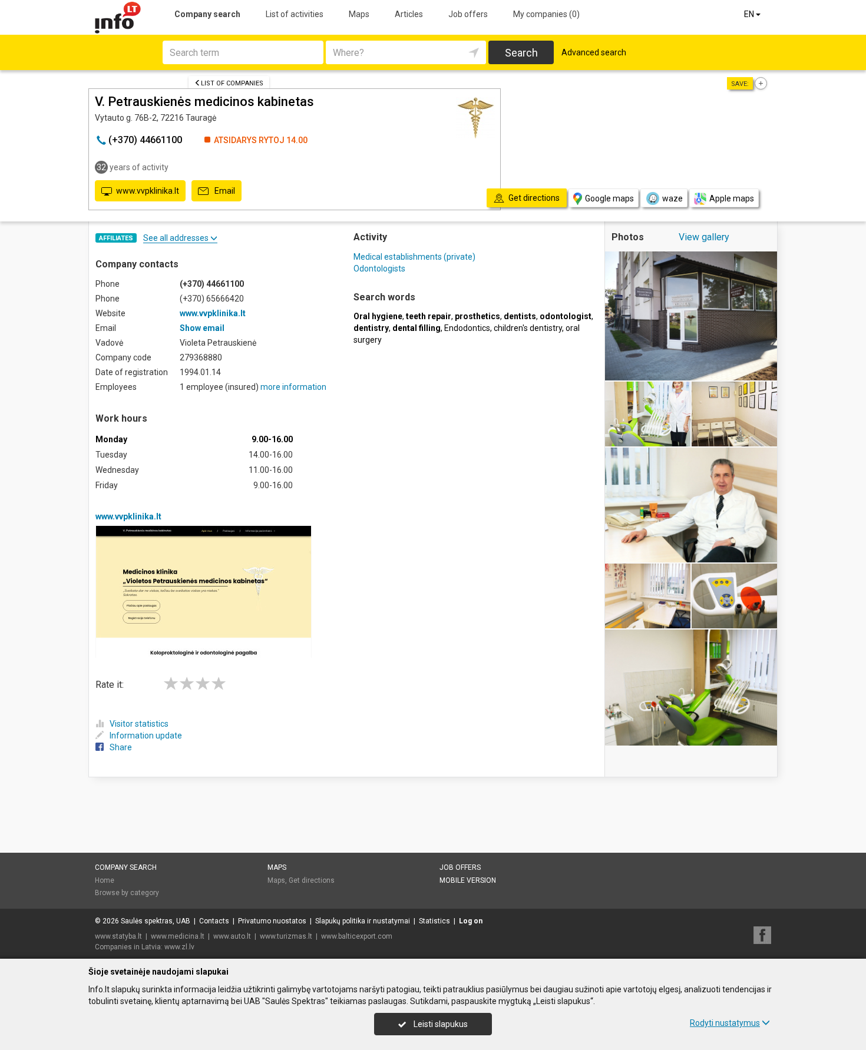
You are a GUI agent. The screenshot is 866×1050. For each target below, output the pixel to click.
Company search (207, 14)
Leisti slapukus (440, 1024)
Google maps (609, 198)
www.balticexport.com (356, 936)
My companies (546, 14)
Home (104, 880)
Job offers (468, 14)
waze (672, 198)
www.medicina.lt (177, 936)
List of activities (294, 14)
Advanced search (593, 52)
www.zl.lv (179, 947)
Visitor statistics (139, 723)
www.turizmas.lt (286, 936)
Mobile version (467, 880)
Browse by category (127, 893)
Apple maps (731, 198)
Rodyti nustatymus (725, 1023)
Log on (470, 921)
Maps (359, 14)
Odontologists (379, 268)
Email (224, 191)
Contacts (214, 921)
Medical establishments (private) (414, 256)
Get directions (312, 880)
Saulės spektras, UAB (155, 921)
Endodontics (467, 328)
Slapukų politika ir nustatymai (362, 921)
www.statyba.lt (118, 936)
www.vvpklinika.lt (147, 191)
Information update (146, 735)
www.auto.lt (232, 936)
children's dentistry (528, 328)
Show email (202, 328)
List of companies (232, 83)
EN (750, 14)
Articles (409, 14)
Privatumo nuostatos (272, 921)
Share (121, 747)
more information (293, 387)
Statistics (434, 921)
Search (521, 53)
